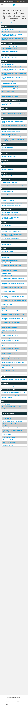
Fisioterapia (4, 118)
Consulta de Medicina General (9, 156)
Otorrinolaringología (6, 209)
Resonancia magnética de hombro (10, 335)
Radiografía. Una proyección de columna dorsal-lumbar (13, 307)
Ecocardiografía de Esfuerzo (9, 83)
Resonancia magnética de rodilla (10, 350)
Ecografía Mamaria (6, 268)
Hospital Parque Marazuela (9, 442)
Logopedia (3, 144)
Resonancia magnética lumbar (9, 356)
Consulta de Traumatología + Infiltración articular (14, 392)
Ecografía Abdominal (7, 262)
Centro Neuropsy (7, 434)
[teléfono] (5, 5)
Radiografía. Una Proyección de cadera (11, 294)
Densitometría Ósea (7, 257)
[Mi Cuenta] (2, 5)
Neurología (4, 188)
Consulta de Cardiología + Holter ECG (11, 81)
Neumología (4, 173)
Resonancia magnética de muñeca (10, 340)
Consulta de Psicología (7, 244)
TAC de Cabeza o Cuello (7, 367)
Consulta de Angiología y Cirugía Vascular (12, 46)
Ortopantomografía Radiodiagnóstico (11, 281)
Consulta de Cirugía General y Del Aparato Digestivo (12, 103)
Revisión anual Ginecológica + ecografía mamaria (14, 136)
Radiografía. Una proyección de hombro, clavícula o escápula (14, 311)
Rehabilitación (4, 376)
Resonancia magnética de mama (10, 338)
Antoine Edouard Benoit (9, 437)
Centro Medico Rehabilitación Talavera (12, 421)
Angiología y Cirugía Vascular (8, 43)
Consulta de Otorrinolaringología (10, 212)
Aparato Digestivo (5, 55)
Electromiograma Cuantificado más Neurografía (13, 185)
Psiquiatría (4, 248)
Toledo (2, 22)
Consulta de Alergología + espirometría (11, 31)
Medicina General (5, 153)
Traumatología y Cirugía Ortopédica (10, 389)
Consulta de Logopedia (7, 147)
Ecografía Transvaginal (7, 275)
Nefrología (3, 166)
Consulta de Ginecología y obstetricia (11, 131)
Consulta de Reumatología (8, 386)
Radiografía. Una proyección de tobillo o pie (12, 325)
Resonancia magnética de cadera (10, 330)
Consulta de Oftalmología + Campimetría (12, 203)
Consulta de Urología (7, 404)
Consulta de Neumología (8, 175)
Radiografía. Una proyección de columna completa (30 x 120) (11, 303)
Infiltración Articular (7, 397)
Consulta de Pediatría (7, 225)
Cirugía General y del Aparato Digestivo (10, 100)
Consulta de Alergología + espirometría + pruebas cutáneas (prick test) (12, 35)
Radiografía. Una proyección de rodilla (11, 322)
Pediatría (3, 222)
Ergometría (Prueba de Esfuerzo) (10, 88)
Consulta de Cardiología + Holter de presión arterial (12, 78)
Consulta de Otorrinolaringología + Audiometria (13, 214)
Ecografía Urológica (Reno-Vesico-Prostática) (13, 278)
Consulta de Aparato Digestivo (9, 57)
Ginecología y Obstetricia (7, 129)
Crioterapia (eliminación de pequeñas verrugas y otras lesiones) (14, 114)
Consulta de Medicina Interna (9, 162)
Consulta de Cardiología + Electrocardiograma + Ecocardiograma (13, 70)
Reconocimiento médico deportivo (10, 96)
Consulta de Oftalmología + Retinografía (11, 205)
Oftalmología (4, 198)
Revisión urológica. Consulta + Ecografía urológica (11, 407)
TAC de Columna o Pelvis (8, 370)
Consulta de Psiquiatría (7, 251)
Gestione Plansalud (8, 445)
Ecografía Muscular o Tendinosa (9, 270)
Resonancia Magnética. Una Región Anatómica (13, 362)
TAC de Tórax (5, 373)
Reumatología (4, 383)
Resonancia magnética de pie (9, 345)
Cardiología (4, 61)
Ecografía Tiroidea (6, 273)
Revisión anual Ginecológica (9, 134)
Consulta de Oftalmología (8, 200)
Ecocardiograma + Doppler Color (10, 86)
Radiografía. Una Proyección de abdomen (12, 287)
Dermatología (4, 108)
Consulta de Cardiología (8, 64)
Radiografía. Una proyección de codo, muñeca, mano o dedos (13, 297)
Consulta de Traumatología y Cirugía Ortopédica (13, 395)
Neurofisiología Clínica (6, 179)
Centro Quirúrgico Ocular (9, 439)
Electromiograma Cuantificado (9, 182)
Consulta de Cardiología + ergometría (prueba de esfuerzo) (14, 74)
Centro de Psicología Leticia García (11, 427)
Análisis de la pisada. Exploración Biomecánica (13, 231)
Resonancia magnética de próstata (10, 348)
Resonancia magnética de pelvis (10, 343)
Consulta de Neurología (7, 191)
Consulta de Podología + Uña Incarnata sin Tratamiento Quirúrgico (12, 235)
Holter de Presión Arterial (8, 91)
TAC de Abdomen (6, 365)
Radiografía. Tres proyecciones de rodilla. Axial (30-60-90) (13, 284)
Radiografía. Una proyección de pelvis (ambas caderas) (13, 315)
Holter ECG (4, 94)
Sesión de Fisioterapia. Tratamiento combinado (13, 125)
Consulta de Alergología (8, 29)
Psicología (3, 242)
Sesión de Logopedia (7, 149)
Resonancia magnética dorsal (9, 353)
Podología (3, 229)
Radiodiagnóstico (5, 255)
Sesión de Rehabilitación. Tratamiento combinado (14, 379)
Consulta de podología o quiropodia (10, 238)
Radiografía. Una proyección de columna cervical (14, 300)
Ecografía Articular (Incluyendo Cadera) (11, 265)
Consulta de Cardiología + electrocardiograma (13, 66)
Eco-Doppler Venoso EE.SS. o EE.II (10, 51)
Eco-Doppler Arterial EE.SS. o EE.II (10, 48)
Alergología (4, 26)
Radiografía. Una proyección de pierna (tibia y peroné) (13, 319)
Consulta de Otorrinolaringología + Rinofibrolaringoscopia (10, 218)
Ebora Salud (6, 415)
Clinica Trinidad (7, 418)
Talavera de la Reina (9, 22)
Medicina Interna (5, 160)
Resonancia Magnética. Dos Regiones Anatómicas (11, 359)
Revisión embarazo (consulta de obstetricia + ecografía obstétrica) (13, 140)
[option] (14, 703)
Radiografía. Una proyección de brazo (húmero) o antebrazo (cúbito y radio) (14, 290)
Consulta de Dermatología (8, 110)
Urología (3, 401)
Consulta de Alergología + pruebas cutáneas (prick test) (13, 39)
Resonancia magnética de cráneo (10, 332)
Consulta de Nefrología (7, 169)
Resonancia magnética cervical (9, 327)
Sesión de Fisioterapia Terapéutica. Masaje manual (12, 122)
